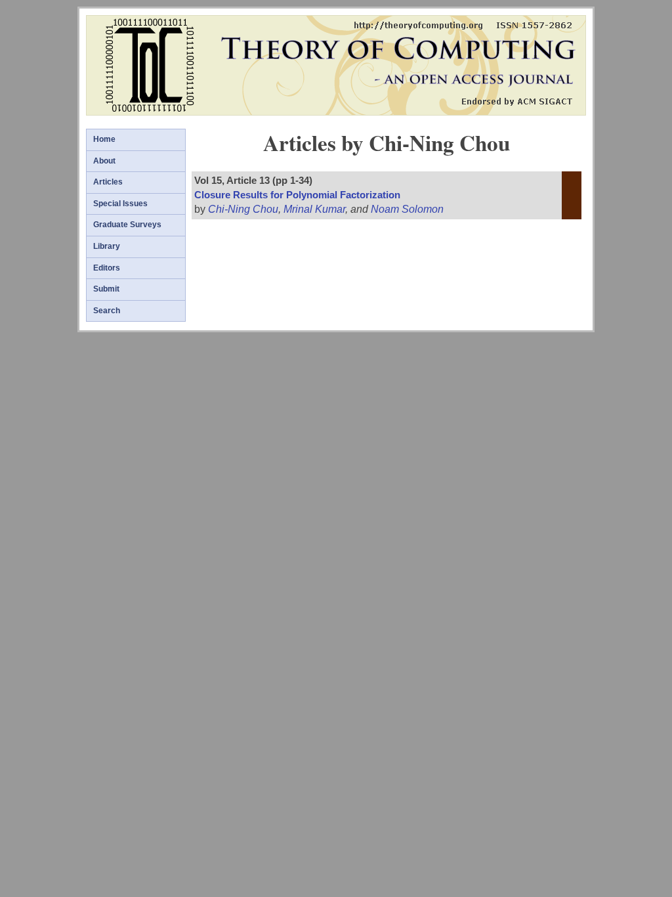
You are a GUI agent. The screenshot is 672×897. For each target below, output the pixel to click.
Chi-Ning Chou (243, 209)
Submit (106, 289)
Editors (106, 268)
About (104, 161)
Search (106, 311)
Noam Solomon (407, 209)
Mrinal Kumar (314, 209)
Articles (108, 182)
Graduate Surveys (127, 225)
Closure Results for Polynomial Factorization (297, 195)
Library (106, 246)
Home (104, 139)
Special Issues (120, 204)
